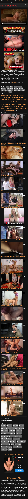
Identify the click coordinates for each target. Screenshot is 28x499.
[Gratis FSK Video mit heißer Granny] (14, 408)
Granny (23, 99)
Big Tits (11, 86)
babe (7, 86)
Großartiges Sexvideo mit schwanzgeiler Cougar (12, 384)
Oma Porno (22, 104)
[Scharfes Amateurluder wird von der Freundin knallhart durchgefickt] (14, 183)
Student (23, 90)
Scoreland (8, 108)
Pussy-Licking (10, 90)
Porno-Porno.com (9, 5)
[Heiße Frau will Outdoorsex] (14, 168)
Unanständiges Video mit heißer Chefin (10, 160)
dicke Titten (20, 97)
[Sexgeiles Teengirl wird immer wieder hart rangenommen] (14, 313)
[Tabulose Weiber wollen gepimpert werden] (14, 392)
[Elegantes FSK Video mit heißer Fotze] (14, 330)
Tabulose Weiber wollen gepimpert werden (11, 400)
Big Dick (13, 95)
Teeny (13, 110)
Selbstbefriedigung (16, 108)
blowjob (20, 86)
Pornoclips (18, 0)
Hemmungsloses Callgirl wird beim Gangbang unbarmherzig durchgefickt (11, 289)
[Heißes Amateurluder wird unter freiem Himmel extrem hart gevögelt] (14, 232)
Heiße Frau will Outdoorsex (7, 175)
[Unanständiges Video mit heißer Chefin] (14, 152)
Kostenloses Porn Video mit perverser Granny (11, 305)
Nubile (9, 104)
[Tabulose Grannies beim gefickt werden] (14, 200)
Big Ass (8, 95)
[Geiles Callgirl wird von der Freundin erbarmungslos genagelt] (14, 136)
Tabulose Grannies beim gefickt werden (10, 207)
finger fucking (10, 88)
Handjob (16, 88)
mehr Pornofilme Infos (6, 79)
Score (2, 108)
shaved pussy (17, 90)
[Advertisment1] (14, 43)
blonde (15, 86)
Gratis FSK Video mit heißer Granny (9, 415)
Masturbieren (19, 102)
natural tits (3, 90)
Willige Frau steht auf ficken (7, 273)
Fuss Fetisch (17, 99)
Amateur (3, 95)
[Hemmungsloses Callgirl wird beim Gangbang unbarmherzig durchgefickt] (14, 281)
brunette (8, 97)
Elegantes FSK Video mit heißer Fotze (10, 337)
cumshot (14, 97)
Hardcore (21, 88)
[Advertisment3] (14, 216)
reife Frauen (20, 106)
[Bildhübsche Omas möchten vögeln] (14, 120)
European (3, 88)
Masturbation (11, 102)
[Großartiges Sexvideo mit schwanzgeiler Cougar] (14, 377)
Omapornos (8, 2)
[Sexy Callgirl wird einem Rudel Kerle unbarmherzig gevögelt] (14, 249)
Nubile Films (14, 104)
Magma (10, 92)
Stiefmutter (8, 110)
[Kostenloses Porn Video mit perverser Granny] (14, 298)
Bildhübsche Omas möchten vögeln (9, 128)
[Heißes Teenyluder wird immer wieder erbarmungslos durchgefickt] (14, 360)
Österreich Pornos (11, 0)
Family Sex (10, 99)
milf (24, 102)
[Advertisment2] (14, 61)
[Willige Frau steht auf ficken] (14, 266)
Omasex (4, 106)
